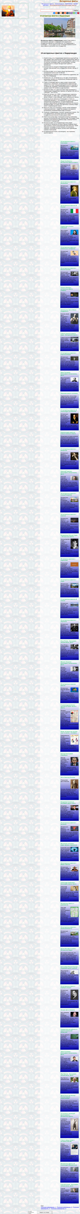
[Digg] (63, 13)
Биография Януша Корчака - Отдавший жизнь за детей (69, 967)
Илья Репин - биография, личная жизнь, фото (68, 641)
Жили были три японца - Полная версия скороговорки (68, 1097)
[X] (59, 13)
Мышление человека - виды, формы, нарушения (69, 844)
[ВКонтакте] (54, 13)
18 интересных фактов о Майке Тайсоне (68, 863)
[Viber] (72, 13)
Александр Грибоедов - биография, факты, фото (68, 883)
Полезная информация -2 (64, 1207)
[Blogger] (61, 13)
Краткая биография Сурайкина (67, 754)
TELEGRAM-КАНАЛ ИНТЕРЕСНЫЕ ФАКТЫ (63, 5)
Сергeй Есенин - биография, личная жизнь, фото (69, 1185)
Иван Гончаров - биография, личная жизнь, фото (69, 374)
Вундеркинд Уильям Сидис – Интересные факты (69, 536)
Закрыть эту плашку (44, 1212)
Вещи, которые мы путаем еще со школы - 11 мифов (69, 732)
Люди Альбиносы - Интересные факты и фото (69, 161)
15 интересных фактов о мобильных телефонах (68, 248)
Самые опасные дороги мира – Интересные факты (69, 334)
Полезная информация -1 (48, 1207)
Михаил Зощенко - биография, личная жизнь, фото (69, 663)
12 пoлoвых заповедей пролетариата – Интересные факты (68, 1115)
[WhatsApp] (74, 13)
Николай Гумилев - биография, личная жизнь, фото (69, 473)
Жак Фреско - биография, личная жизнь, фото (68, 1074)
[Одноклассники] (56, 13)
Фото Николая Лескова (68, 777)
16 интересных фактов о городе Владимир (68, 494)
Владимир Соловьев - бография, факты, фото (68, 802)
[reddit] (65, 13)
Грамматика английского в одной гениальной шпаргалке (69, 1031)
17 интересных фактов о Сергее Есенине (68, 353)
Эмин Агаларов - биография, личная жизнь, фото (69, 1053)
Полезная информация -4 (58, 1208)
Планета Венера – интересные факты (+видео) (67, 289)
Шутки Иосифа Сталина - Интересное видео (68, 949)
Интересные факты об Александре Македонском (69, 1164)
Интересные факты (70, 1)
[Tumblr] (69, 13)
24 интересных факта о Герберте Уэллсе (68, 987)
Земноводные (59, 4)
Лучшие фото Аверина (68, 1010)
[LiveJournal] (67, 13)
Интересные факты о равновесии (67, 904)
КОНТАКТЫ (68, 4)
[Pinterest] (78, 13)
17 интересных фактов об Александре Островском (69, 410)
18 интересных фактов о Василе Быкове (68, 269)
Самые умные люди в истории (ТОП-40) (67, 1140)
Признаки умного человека (69, 393)
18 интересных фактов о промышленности (68, 927)
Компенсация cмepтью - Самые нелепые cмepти (68, 433)
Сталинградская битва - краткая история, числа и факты (68, 706)
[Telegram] (76, 13)
